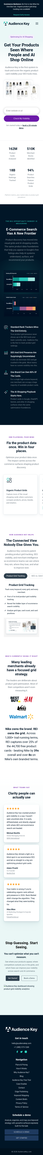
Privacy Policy (21, 1103)
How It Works (21, 1068)
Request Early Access (21, 15)
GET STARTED (21, 1138)
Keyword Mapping (21, 1095)
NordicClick (11, 873)
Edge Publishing (21, 1091)
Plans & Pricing (21, 1065)
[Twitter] (21, 1052)
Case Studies (21, 1084)
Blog (21, 1076)
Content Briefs (21, 1099)
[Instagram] (26, 1052)
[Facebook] (17, 1052)
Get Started (12, 978)
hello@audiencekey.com (21, 1043)
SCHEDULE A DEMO (21, 1132)
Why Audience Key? (22, 1072)
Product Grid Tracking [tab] (15, 576)
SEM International (13, 838)
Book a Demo (29, 978)
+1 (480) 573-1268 (21, 1047)
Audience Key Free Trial (21, 1080)
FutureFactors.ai (12, 917)
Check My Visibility (21, 118)
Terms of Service (21, 1107)
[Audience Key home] (16, 23)
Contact (21, 1088)
